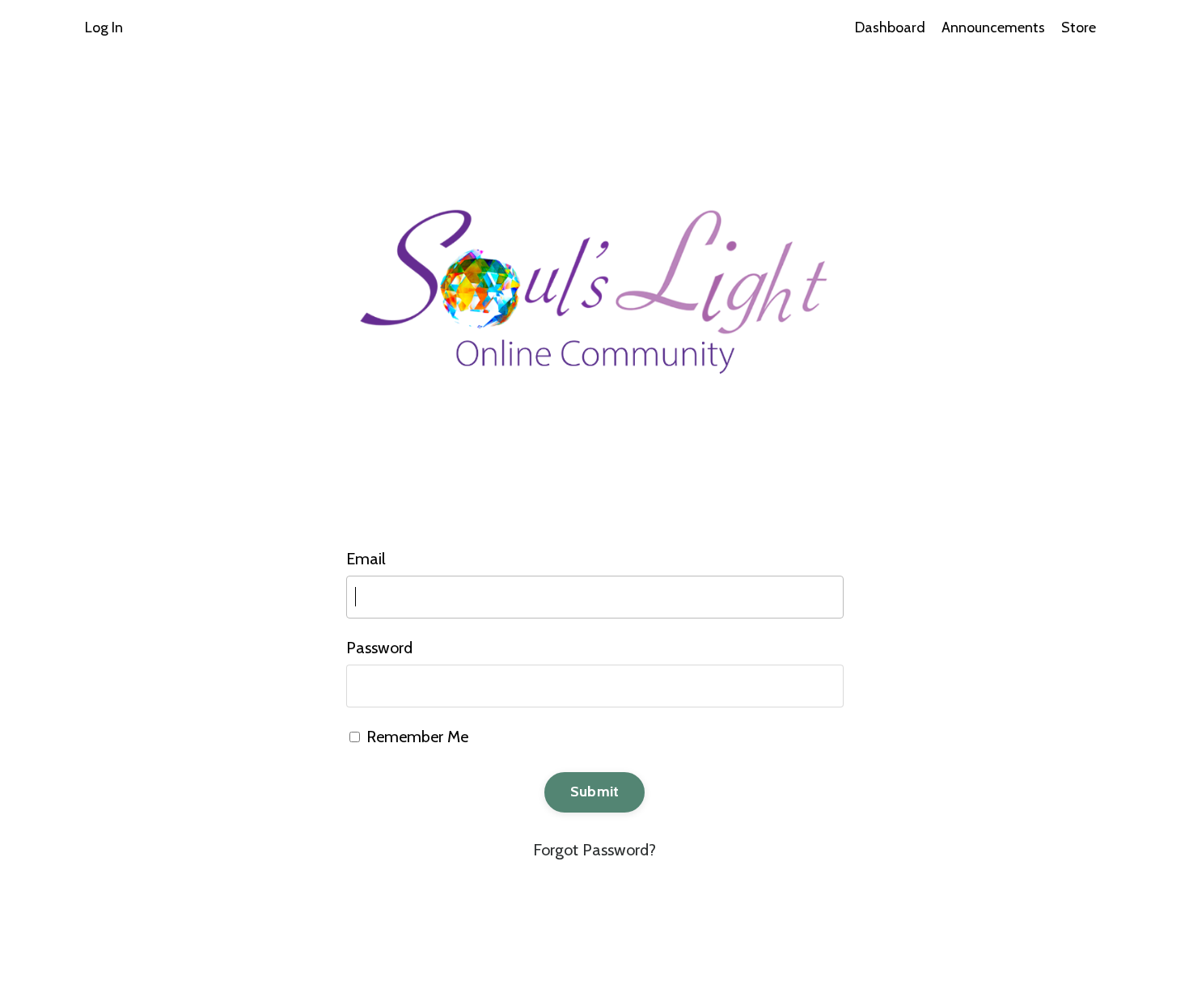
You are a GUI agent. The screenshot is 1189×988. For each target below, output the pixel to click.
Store (1078, 27)
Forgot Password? (594, 849)
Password (379, 647)
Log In (104, 27)
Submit (595, 791)
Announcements (993, 27)
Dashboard (890, 27)
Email (366, 558)
